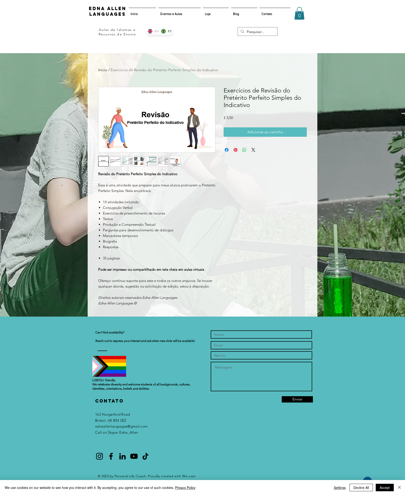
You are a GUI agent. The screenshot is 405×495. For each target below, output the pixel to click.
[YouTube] (134, 456)
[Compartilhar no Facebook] (226, 150)
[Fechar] (399, 487)
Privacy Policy (185, 487)
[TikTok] (145, 456)
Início (102, 70)
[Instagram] (99, 456)
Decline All (361, 487)
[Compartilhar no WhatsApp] (244, 150)
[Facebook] (111, 456)
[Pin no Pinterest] (235, 150)
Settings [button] (340, 487)
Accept (385, 487)
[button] (299, 13)
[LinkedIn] (122, 456)
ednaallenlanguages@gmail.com (121, 426)
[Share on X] (253, 150)
